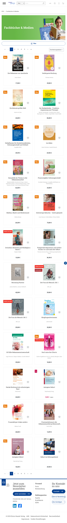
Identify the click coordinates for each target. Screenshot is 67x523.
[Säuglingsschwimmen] (49, 307)
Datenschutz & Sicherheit (39, 516)
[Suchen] (43, 3)
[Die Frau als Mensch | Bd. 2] (18, 307)
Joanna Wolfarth (21, 286)
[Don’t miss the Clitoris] (49, 342)
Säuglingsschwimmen (49, 317)
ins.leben (49, 143)
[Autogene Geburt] (49, 377)
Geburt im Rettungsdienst (49, 457)
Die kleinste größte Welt (18, 108)
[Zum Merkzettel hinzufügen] (28, 68)
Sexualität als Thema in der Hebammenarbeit (17, 179)
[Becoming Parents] (18, 272)
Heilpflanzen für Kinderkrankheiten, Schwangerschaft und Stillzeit (18, 144)
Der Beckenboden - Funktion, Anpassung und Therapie (49, 109)
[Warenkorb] (63, 3)
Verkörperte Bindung (49, 73)
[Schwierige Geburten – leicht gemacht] (49, 202)
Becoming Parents (18, 283)
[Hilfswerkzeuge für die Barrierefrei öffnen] (65, 263)
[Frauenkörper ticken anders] (18, 411)
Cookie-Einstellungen (38, 519)
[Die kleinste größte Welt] (18, 98)
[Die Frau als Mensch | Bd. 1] (49, 272)
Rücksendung (40, 489)
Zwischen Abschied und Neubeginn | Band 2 (17, 248)
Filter (34, 43)
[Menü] (4, 3)
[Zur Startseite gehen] (11, 3)
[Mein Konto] (55, 3)
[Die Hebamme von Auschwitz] (18, 63)
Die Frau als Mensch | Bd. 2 (18, 317)
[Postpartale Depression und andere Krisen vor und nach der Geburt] (49, 237)
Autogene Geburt (49, 387)
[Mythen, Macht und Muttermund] (18, 202)
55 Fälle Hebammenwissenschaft (17, 352)
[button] (58, 3)
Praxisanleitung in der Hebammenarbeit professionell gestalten (49, 423)
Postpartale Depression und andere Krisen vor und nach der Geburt (49, 248)
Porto (37, 486)
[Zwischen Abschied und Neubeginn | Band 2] (18, 237)
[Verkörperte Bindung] (49, 63)
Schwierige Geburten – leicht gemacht (49, 213)
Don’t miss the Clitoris (49, 352)
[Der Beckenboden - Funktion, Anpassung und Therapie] (49, 98)
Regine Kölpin (17, 252)
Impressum (25, 519)
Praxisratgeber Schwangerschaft (49, 178)
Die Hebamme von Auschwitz (18, 73)
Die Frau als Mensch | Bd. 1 (49, 283)
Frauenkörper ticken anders (17, 422)
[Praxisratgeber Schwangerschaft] (49, 167)
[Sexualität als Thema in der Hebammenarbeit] (18, 167)
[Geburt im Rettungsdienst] (49, 446)
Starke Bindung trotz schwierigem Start (18, 388)
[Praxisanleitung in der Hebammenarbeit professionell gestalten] (49, 411)
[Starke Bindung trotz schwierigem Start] (18, 377)
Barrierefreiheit (54, 516)
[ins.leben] (49, 132)
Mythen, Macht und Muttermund (17, 213)
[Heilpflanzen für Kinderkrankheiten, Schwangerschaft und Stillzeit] (18, 132)
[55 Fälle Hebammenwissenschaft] (18, 342)
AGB (27, 516)
